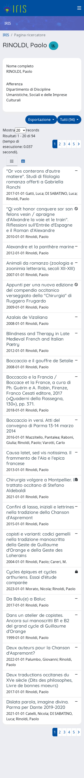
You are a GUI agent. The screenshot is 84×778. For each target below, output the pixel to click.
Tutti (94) (68, 119)
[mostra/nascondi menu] (79, 8)
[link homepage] (16, 8)
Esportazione (40, 119)
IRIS (6, 34)
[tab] (11, 161)
